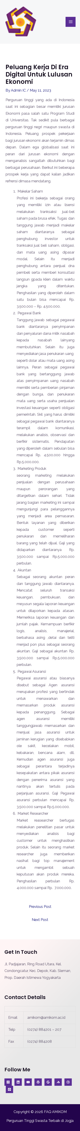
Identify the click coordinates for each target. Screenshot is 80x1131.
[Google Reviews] (48, 1082)
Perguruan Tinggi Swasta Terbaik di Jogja (40, 1121)
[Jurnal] (9, 1089)
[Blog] (38, 1082)
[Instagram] (8, 1082)
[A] (68, 1082)
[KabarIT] (18, 1082)
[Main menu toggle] (71, 22)
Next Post (40, 920)
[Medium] (58, 1082)
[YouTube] (28, 1082)
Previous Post (40, 907)
